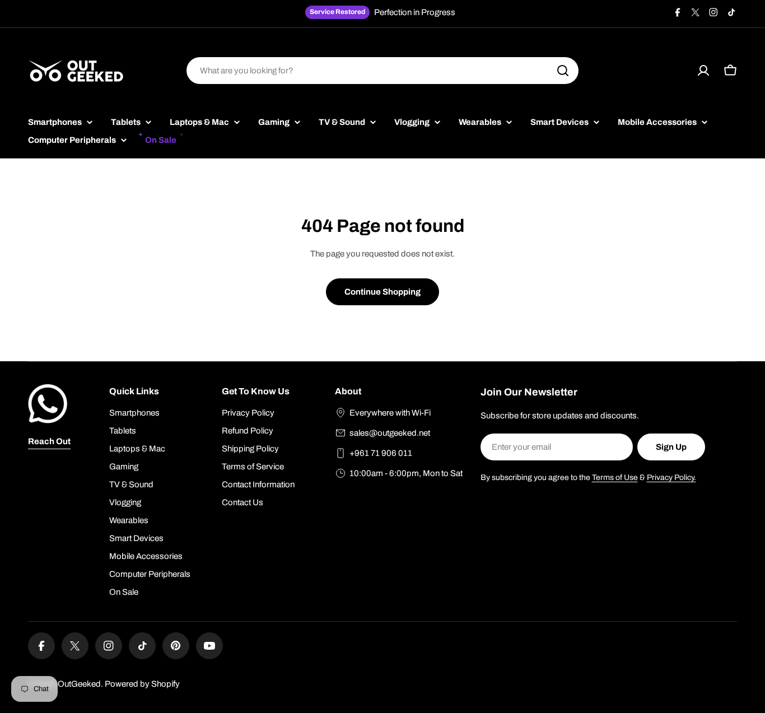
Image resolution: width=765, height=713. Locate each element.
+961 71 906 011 (380, 453)
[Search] (563, 70)
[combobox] (382, 70)
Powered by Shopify (142, 683)
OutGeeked (79, 683)
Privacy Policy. (671, 477)
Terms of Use (615, 477)
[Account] (703, 70)
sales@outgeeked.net (389, 432)
